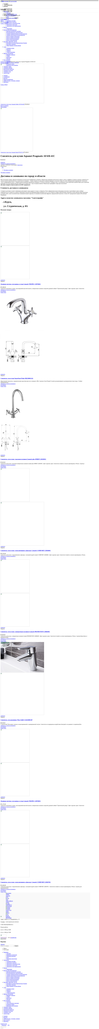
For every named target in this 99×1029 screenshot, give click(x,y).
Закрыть (3, 944)
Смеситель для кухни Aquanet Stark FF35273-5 (12, 152)
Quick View (3, 292)
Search (16, 945)
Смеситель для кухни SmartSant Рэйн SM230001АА (17, 378)
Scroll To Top (4, 1023)
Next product (4, 107)
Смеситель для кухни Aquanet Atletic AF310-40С (13, 104)
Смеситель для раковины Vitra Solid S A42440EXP (16, 720)
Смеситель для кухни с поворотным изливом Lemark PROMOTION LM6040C (25, 631)
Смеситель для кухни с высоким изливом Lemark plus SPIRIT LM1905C (23, 459)
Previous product (4, 63)
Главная (2, 61)
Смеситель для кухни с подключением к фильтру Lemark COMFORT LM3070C (26, 882)
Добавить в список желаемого (8, 163)
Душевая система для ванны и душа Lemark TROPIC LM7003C (21, 801)
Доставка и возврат (8, 170)
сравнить (3, 162)
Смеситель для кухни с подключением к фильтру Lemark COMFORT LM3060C (26, 550)
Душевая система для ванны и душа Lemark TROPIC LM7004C (21, 284)
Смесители (7, 61)
